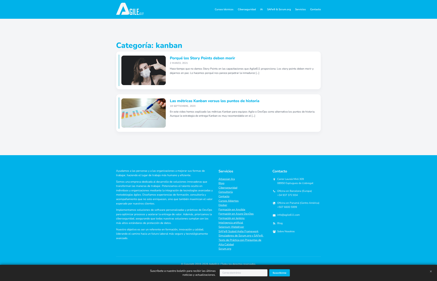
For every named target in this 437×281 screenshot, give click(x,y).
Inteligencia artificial (230, 223)
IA (261, 9)
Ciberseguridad (247, 9)
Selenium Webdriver (231, 227)
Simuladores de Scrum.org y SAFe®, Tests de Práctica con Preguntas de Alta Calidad (240, 240)
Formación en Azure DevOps (236, 214)
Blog (221, 183)
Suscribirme (279, 272)
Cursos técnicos (224, 9)
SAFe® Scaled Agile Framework (238, 231)
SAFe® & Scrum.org (279, 9)
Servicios (300, 9)
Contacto (315, 9)
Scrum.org (224, 249)
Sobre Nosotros (286, 231)
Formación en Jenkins (231, 218)
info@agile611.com (288, 215)
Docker (222, 205)
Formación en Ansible (231, 209)
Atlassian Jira (226, 179)
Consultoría (225, 192)
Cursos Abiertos (228, 201)
